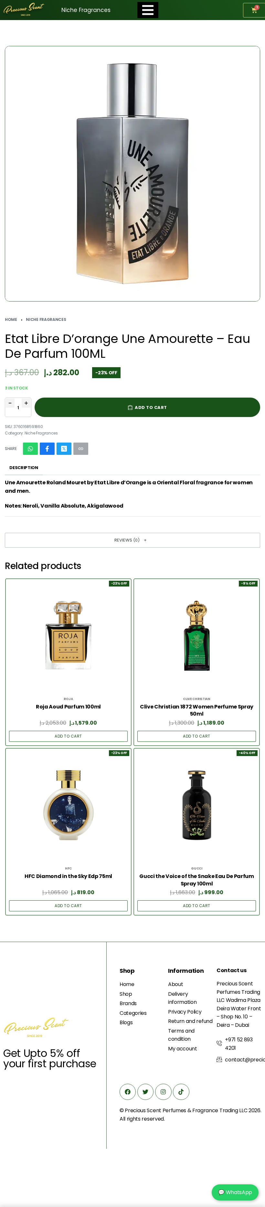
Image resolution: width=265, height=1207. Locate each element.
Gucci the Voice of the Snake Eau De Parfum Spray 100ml (196, 880)
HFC (68, 868)
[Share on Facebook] (47, 449)
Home (11, 319)
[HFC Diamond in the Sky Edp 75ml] (68, 805)
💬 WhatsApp (235, 1192)
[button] (132, 540)
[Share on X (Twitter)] (64, 449)
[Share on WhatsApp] (30, 449)
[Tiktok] (181, 1092)
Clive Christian (196, 699)
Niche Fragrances (46, 319)
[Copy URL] (80, 449)
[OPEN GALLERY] (132, 173)
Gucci (196, 868)
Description (23, 468)
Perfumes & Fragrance (190, 1110)
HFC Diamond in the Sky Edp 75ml (68, 876)
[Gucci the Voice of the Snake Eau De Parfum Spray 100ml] (196, 805)
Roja (68, 699)
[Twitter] (145, 1092)
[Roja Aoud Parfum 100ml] (68, 635)
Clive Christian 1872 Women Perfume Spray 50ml (196, 710)
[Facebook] (128, 1092)
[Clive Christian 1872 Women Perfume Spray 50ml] (196, 635)
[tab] (24, 468)
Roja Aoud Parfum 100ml (68, 706)
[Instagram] (163, 1092)
